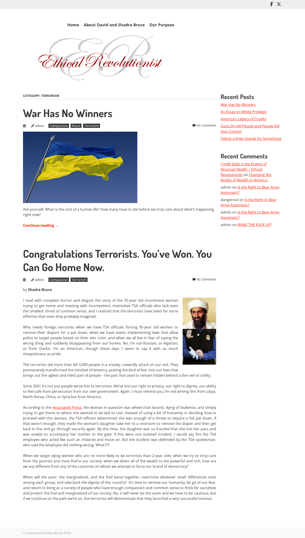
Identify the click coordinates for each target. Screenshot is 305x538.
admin (39, 126)
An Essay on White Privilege (244, 111)
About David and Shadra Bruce (114, 24)
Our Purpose (161, 24)
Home (73, 24)
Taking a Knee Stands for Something (251, 138)
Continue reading (40, 225)
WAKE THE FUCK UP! (255, 224)
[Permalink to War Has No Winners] (80, 134)
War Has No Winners (67, 113)
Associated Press (66, 407)
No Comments (206, 125)
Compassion (59, 126)
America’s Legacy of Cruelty (243, 118)
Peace (76, 126)
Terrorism (91, 126)
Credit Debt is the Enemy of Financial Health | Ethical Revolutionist (244, 169)
